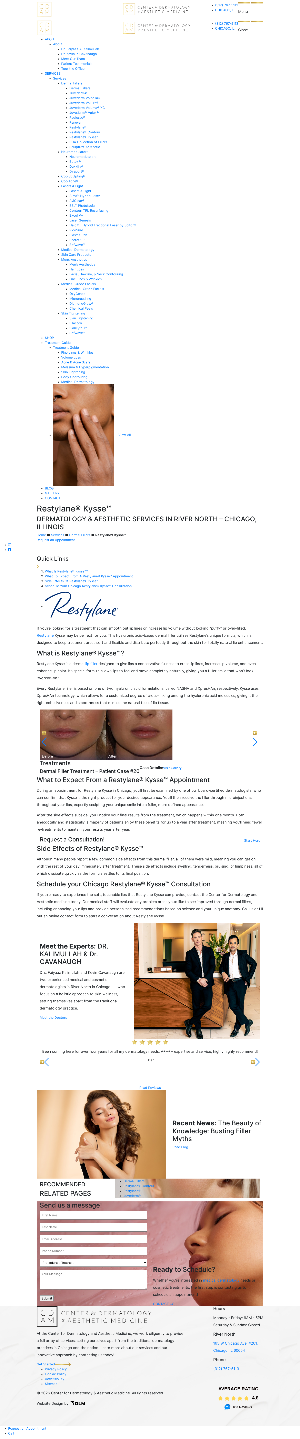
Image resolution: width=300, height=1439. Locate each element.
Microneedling (80, 299)
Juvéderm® (78, 93)
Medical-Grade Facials (78, 284)
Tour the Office (72, 68)
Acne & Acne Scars (75, 362)
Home (41, 535)
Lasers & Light (72, 186)
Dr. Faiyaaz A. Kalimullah (80, 49)
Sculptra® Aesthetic (84, 147)
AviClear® (76, 201)
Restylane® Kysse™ (83, 137)
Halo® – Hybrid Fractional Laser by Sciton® (103, 225)
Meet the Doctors (53, 1017)
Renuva (75, 122)
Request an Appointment (56, 540)
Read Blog (180, 1147)
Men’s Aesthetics (74, 259)
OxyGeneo (77, 294)
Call (11, 1433)
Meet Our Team (73, 59)
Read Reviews (150, 1088)
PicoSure (76, 230)
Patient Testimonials (76, 64)
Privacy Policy (56, 1369)
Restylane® (78, 127)
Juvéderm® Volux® (84, 113)
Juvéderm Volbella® (84, 98)
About (57, 44)
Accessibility (54, 1379)
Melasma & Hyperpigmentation (85, 367)
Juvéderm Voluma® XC (87, 108)
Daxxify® (76, 166)
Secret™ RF (77, 240)
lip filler (91, 664)
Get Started (46, 1364)
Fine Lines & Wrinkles (85, 279)
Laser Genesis (80, 220)
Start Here (252, 840)
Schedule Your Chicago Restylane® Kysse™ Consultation (88, 586)
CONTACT (53, 498)
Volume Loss (71, 357)
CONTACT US (163, 1304)
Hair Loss (76, 269)
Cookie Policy (55, 1374)
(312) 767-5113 (226, 5)
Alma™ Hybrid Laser (84, 196)
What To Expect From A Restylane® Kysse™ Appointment (89, 576)
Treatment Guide (58, 343)
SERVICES (53, 73)
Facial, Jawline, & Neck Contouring (96, 274)
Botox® (75, 161)
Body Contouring (74, 377)
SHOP (49, 338)
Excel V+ (76, 215)
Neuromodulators (74, 152)
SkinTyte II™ (78, 328)
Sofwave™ (77, 245)
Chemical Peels (81, 308)
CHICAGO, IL (224, 10)
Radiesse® (77, 117)
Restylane (45, 635)
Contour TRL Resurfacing (88, 210)
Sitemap (51, 1384)
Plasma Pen (78, 235)
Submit (46, 1298)
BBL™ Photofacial (82, 206)
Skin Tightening (73, 313)
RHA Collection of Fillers (88, 142)
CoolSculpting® (73, 176)
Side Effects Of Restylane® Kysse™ (71, 581)
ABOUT (50, 39)
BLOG (49, 488)
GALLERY (52, 493)
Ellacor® (75, 323)
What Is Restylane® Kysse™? (66, 571)
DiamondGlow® (81, 303)
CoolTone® (69, 181)
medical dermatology (221, 1280)
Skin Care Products (76, 254)
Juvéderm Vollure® (84, 103)
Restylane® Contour (84, 132)
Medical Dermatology (77, 250)
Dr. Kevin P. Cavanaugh (79, 54)
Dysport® (76, 171)
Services (59, 78)
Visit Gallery (172, 768)
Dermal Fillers (71, 83)
